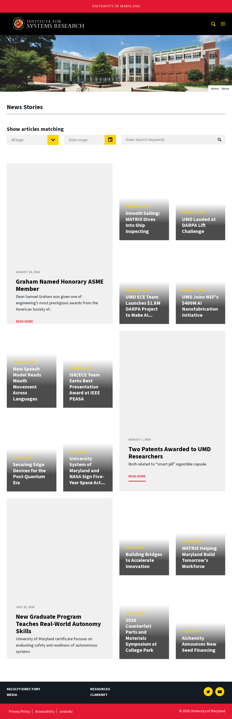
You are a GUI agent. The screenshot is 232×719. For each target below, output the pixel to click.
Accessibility (45, 711)
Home (215, 88)
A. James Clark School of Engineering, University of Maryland (49, 16)
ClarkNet (99, 694)
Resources (100, 689)
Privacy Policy (19, 711)
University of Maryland (116, 6)
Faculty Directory (23, 689)
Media (12, 694)
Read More (24, 321)
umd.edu (66, 711)
